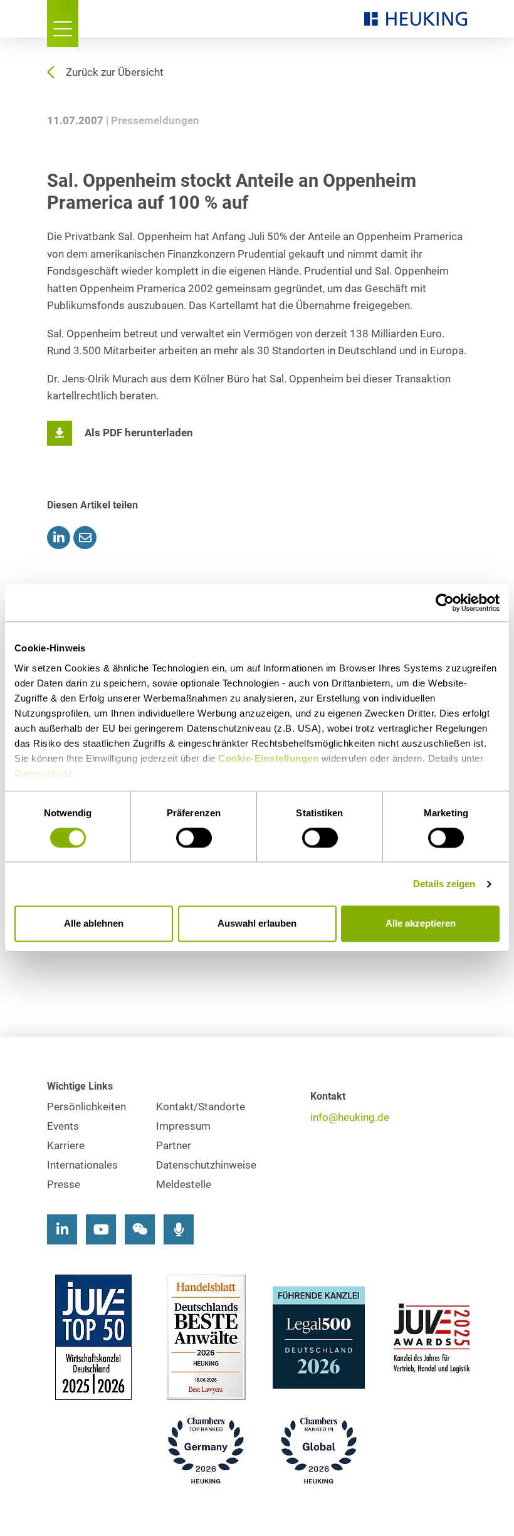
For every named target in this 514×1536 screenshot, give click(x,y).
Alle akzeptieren (421, 923)
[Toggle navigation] (62, 23)
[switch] (194, 838)
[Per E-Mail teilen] (85, 537)
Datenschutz (43, 773)
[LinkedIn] (62, 1229)
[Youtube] (101, 1229)
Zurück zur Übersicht (115, 72)
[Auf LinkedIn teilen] (58, 537)
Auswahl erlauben (257, 923)
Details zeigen (444, 883)
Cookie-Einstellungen (268, 758)
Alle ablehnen (93, 923)
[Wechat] (140, 1229)
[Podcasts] (179, 1229)
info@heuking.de (349, 1117)
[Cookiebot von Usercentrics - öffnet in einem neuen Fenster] (445, 602)
